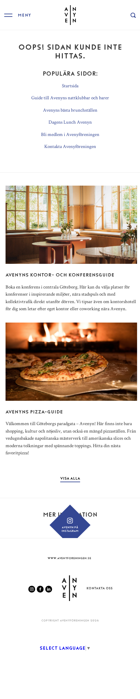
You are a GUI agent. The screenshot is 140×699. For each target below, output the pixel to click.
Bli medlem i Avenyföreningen (70, 134)
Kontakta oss (99, 588)
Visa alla (70, 478)
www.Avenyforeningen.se (69, 558)
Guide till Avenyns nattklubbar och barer (70, 97)
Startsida (70, 85)
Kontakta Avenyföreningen (70, 146)
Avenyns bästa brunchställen (70, 110)
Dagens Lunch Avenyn (70, 122)
